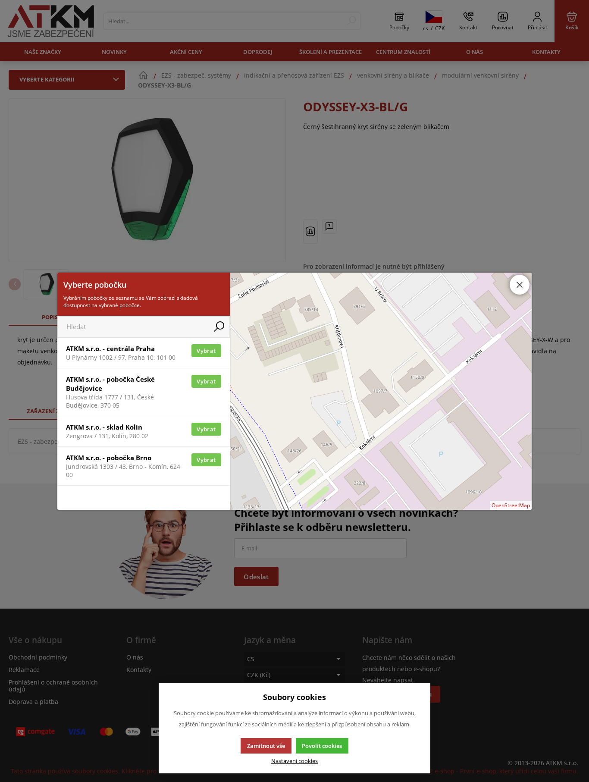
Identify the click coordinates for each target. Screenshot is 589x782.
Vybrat (206, 351)
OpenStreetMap (511, 505)
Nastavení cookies (294, 761)
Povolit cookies (322, 746)
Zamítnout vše (266, 746)
